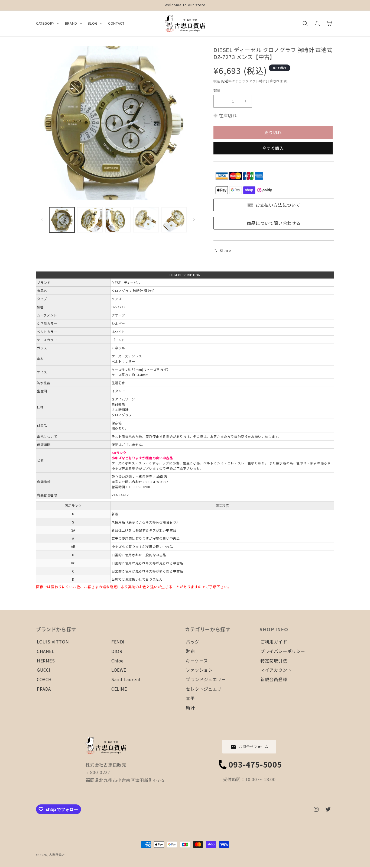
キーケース (197, 660)
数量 (217, 90)
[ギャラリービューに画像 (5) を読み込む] (174, 219)
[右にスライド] (194, 220)
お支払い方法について (277, 205)
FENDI (118, 641)
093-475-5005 (255, 764)
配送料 (226, 81)
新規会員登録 (273, 679)
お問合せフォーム (253, 746)
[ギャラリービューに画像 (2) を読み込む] (89, 219)
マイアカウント (276, 670)
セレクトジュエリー (206, 688)
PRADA (44, 688)
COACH (44, 679)
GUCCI (43, 670)
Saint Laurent (126, 679)
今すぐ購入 (273, 148)
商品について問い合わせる (274, 223)
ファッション (199, 670)
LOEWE (118, 670)
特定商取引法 (273, 660)
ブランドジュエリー (206, 679)
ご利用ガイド (273, 641)
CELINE (119, 688)
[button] (47, 23)
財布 (190, 651)
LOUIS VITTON (53, 641)
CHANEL (45, 651)
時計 (190, 707)
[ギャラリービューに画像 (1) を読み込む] (61, 219)
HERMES (46, 660)
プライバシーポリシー (282, 651)
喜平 (190, 698)
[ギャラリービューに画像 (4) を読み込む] (145, 219)
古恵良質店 (57, 854)
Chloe (117, 660)
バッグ (192, 641)
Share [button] (225, 250)
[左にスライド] (42, 220)
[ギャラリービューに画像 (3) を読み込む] (118, 219)
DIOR (116, 651)
